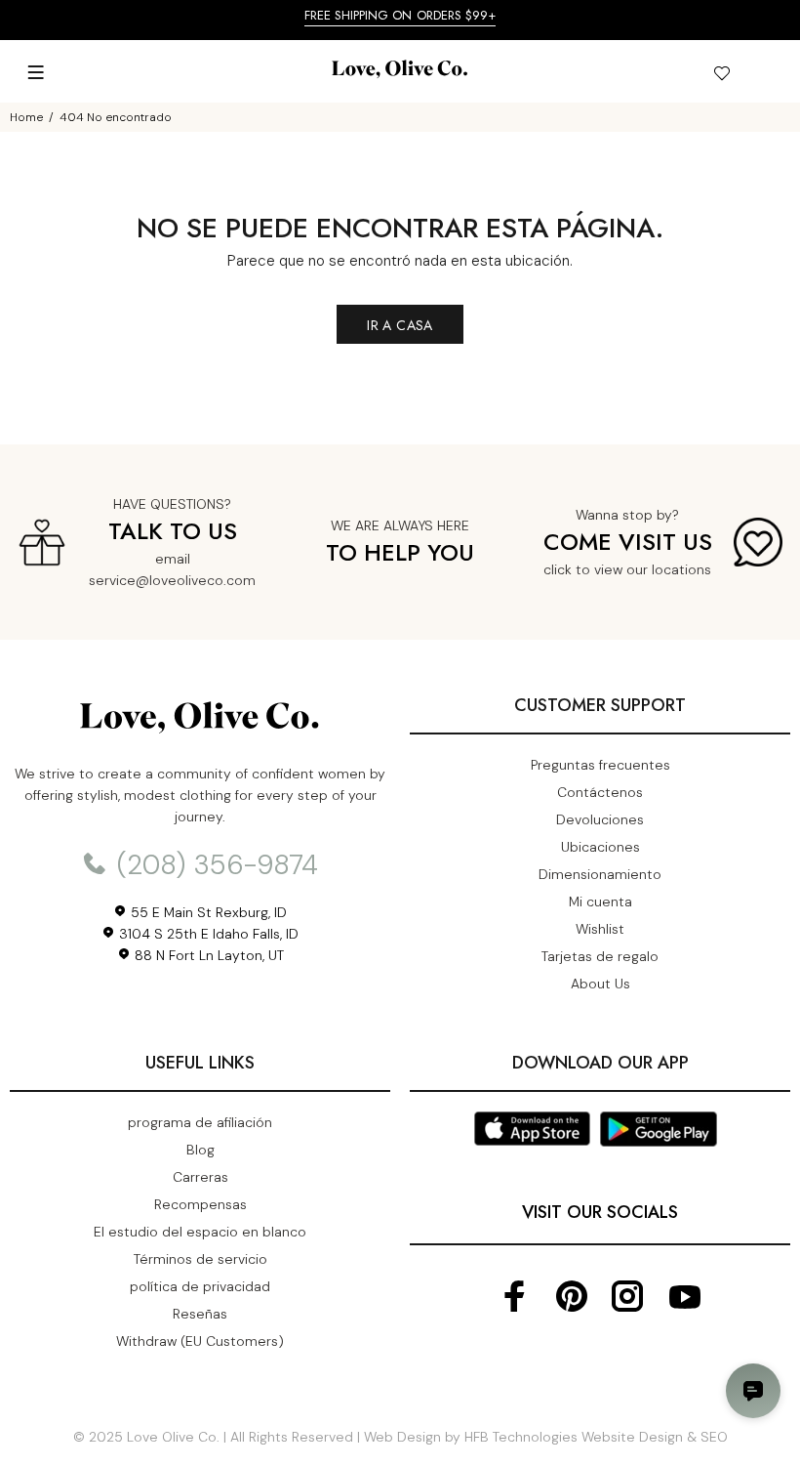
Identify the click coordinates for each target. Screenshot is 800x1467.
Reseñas (200, 1313)
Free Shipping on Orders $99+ (400, 15)
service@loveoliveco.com (172, 580)
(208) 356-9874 (213, 865)
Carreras (200, 1177)
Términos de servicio (200, 1259)
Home (26, 117)
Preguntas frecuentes (600, 765)
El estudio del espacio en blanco (200, 1231)
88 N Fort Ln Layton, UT (207, 955)
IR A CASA (400, 325)
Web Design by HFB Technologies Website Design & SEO (546, 1437)
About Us (600, 983)
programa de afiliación (200, 1122)
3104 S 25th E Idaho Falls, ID (207, 934)
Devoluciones (600, 819)
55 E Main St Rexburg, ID (207, 912)
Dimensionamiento (600, 874)
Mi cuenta (600, 901)
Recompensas (200, 1204)
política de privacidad (200, 1286)
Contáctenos (600, 792)
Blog (200, 1149)
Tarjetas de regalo (600, 956)
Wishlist (600, 929)
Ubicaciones (600, 847)
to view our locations (643, 569)
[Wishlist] (721, 76)
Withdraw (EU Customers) (200, 1341)
